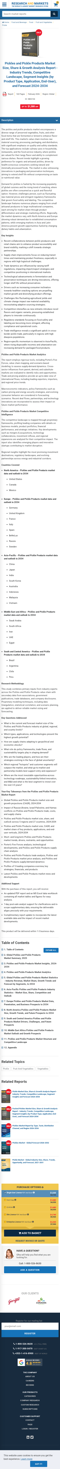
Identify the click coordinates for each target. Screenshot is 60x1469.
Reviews (30, 1385)
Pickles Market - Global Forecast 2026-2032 (30, 1143)
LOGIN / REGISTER (30, 1429)
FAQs (30, 1424)
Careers (30, 1381)
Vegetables (42, 1068)
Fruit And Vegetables (23, 1068)
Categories (30, 1396)
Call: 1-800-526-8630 (30, 1263)
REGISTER (30, 1333)
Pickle (6, 1068)
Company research (30, 1400)
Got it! (38, 1464)
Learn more (26, 1459)
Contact (29, 1420)
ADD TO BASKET (30, 1233)
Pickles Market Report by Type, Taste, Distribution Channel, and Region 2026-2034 (33, 1127)
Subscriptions (30, 1409)
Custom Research (30, 1405)
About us (30, 1376)
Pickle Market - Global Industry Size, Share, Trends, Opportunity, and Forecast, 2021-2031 (33, 1161)
